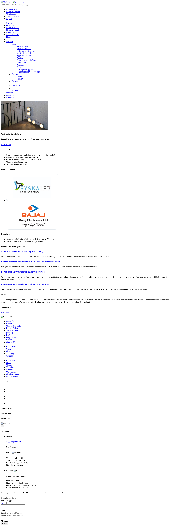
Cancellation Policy (14, 326)
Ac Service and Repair (26, 53)
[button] (18, 503)
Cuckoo (14, 81)
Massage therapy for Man (27, 69)
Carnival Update (13, 11)
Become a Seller (13, 25)
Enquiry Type (6, 500)
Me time (9, 93)
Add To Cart (6, 144)
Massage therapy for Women (28, 72)
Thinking (10, 353)
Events (9, 340)
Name (3, 498)
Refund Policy (12, 323)
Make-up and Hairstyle (26, 51)
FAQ (8, 335)
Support (9, 333)
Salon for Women (24, 48)
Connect (9, 356)
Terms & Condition (14, 330)
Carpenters (21, 67)
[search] (27, 5)
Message (4, 521)
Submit (4, 524)
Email (3, 513)
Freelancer (15, 86)
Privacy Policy (12, 328)
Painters (20, 58)
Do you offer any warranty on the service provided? (24, 272)
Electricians (21, 62)
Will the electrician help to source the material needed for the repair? (31, 262)
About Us (10, 95)
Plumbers (20, 65)
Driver (19, 76)
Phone (3, 515)
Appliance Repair (24, 55)
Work (8, 349)
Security (20, 79)
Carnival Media (12, 9)
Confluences (11, 14)
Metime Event (12, 376)
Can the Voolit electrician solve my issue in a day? (22, 251)
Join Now (5, 312)
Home (8, 37)
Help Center (11, 337)
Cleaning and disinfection (27, 60)
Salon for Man (22, 46)
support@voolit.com (14, 441)
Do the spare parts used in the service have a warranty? (25, 284)
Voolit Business (12, 16)
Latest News (11, 346)
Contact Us (10, 97)
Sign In (9, 18)
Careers (9, 351)
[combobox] (13, 505)
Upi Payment (11, 372)
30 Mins (14, 90)
